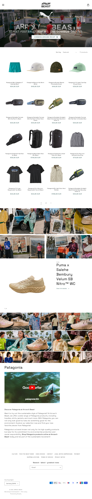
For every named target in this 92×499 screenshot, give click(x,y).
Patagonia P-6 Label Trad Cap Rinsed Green (77, 83)
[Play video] (32, 387)
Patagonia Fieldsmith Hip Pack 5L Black (14, 154)
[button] (3, 5)
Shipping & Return (33, 457)
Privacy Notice (60, 457)
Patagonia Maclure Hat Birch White (35, 83)
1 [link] (41, 203)
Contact (50, 454)
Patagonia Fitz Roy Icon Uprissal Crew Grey (77, 154)
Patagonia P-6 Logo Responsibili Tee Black (14, 189)
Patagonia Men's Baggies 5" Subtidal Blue (14, 83)
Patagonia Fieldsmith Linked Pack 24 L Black (56, 154)
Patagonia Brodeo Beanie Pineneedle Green (56, 83)
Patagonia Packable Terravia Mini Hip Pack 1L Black (14, 118)
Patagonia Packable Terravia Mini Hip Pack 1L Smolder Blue (77, 118)
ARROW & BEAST (18, 489)
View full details (61, 288)
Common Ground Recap (44, 37)
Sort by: (58, 52)
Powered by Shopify (15, 493)
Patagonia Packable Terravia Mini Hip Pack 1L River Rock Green (35, 119)
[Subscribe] (60, 467)
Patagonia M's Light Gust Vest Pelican (56, 189)
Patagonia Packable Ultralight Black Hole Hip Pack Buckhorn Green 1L (56, 119)
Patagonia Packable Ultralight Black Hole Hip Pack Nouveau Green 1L (77, 190)
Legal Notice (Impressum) (63, 454)
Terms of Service (47, 457)
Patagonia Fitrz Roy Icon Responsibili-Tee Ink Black (35, 189)
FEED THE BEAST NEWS (26, 454)
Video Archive (40, 454)
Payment (77, 454)
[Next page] (51, 203)
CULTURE (15, 454)
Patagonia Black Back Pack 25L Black (35, 154)
